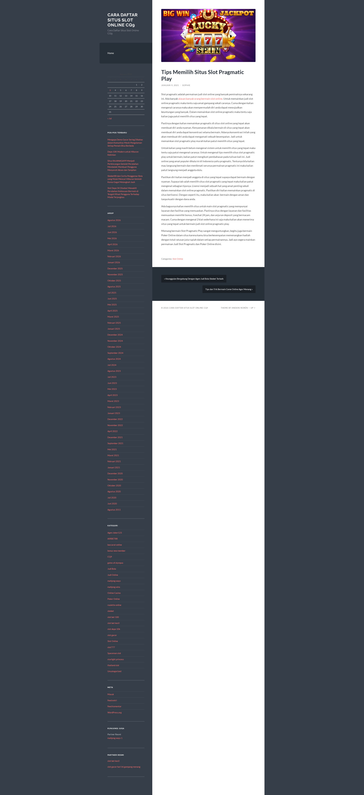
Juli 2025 (111, 292)
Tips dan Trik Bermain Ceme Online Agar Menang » (229, 289)
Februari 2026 (114, 256)
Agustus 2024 (114, 359)
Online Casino (114, 593)
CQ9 (109, 556)
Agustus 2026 (114, 220)
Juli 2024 (111, 365)
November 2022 (115, 425)
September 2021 (115, 443)
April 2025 (112, 310)
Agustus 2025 (114, 286)
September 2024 (115, 353)
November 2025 (115, 274)
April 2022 (112, 431)
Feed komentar (114, 706)
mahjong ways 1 (114, 738)
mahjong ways (114, 581)
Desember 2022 (115, 419)
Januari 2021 (113, 467)
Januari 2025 (113, 328)
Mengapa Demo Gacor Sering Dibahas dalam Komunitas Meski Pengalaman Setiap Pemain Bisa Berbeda (125, 142)
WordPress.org (114, 712)
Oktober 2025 (114, 280)
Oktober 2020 (114, 485)
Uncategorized (114, 671)
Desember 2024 (115, 334)
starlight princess (115, 659)
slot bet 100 (113, 617)
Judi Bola (111, 568)
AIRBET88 (112, 538)
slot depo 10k (113, 629)
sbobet (110, 611)
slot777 (111, 647)
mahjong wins (113, 587)
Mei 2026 (112, 238)
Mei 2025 (112, 304)
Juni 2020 (112, 503)
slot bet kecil (113, 623)
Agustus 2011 (114, 509)
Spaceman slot (114, 653)
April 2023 (112, 395)
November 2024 (115, 341)
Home (110, 53)
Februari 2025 (114, 322)
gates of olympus (115, 563)
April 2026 (112, 244)
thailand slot (113, 665)
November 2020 (115, 479)
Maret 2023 (113, 401)
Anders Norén (240, 308)
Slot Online (112, 641)
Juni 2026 (112, 232)
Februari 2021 (114, 461)
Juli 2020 (111, 497)
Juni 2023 (112, 383)
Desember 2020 (115, 473)
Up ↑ (253, 308)
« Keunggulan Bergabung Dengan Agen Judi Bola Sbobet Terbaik (194, 278)
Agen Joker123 (114, 532)
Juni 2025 (112, 298)
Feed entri (112, 700)
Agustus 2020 (114, 491)
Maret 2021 (113, 455)
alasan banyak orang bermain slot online (200, 98)
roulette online (114, 605)
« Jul (109, 118)
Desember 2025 (115, 268)
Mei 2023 (112, 389)
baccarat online (114, 544)
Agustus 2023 (114, 371)
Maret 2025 (113, 316)
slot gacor (112, 635)
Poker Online (113, 599)
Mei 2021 (112, 449)
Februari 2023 (114, 407)
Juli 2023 (111, 377)
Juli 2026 (111, 226)
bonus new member (116, 550)
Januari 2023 (113, 413)
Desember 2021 (115, 437)
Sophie (186, 85)
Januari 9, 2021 (170, 85)
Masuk (110, 694)
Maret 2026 (113, 250)
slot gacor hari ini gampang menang (123, 766)
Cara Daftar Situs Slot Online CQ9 (122, 19)
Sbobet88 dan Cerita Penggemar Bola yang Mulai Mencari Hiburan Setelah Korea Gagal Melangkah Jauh (125, 179)
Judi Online (112, 575)
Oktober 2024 (114, 346)
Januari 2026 (113, 262)
